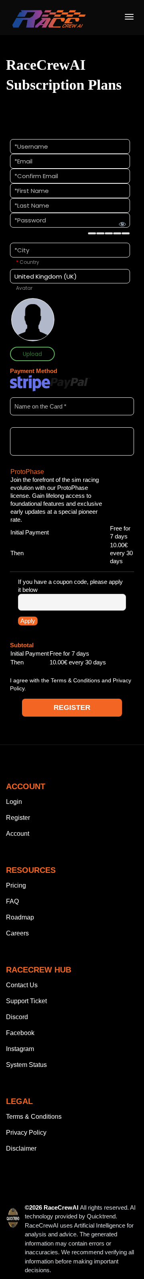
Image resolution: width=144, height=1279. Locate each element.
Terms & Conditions (75, 680)
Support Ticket (26, 1001)
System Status (26, 1064)
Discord (17, 1017)
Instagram (20, 1048)
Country (27, 262)
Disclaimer (21, 1148)
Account (17, 833)
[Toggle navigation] (129, 17)
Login (14, 801)
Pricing (16, 885)
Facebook (20, 1032)
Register (18, 817)
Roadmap (20, 917)
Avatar (24, 288)
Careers (17, 933)
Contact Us (22, 985)
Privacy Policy (26, 1132)
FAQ (12, 901)
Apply (27, 620)
